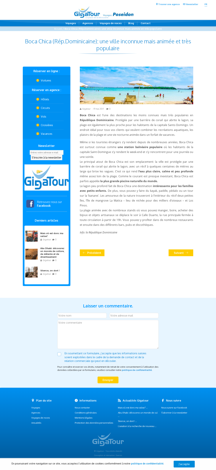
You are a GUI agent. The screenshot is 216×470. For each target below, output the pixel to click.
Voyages (70, 23)
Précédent (94, 252)
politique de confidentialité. (137, 370)
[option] (46, 177)
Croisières (47, 125)
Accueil (58, 28)
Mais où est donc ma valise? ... (133, 407)
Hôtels (45, 99)
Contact (146, 23)
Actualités (36, 422)
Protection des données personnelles (94, 422)
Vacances (46, 133)
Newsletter (192, 4)
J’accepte (184, 464)
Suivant (179, 252)
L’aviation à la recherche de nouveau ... (137, 426)
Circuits (45, 108)
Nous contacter (82, 407)
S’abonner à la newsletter (174, 412)
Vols (43, 116)
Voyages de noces (111, 23)
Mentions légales (83, 417)
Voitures (46, 80)
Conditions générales (86, 412)
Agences (88, 23)
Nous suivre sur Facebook (174, 407)
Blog (131, 23)
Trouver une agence (169, 4)
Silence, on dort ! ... (127, 421)
